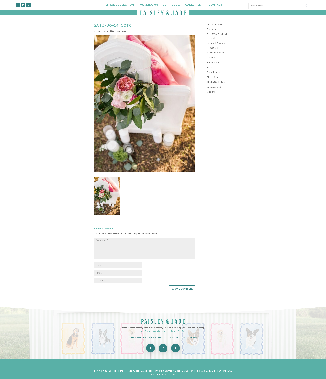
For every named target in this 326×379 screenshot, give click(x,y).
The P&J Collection (216, 82)
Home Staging (214, 48)
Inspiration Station (215, 53)
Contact (215, 5)
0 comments (121, 31)
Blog (176, 5)
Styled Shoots (213, 77)
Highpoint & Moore (216, 43)
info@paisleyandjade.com (154, 331)
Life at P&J (212, 57)
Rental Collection (119, 5)
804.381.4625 (178, 331)
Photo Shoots (213, 62)
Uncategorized (214, 87)
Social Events (213, 72)
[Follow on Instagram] (23, 5)
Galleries (193, 5)
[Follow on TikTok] (28, 5)
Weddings (211, 92)
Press (209, 67)
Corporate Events (215, 24)
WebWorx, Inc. (168, 374)
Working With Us (152, 5)
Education (211, 29)
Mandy (100, 31)
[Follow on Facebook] (18, 5)
